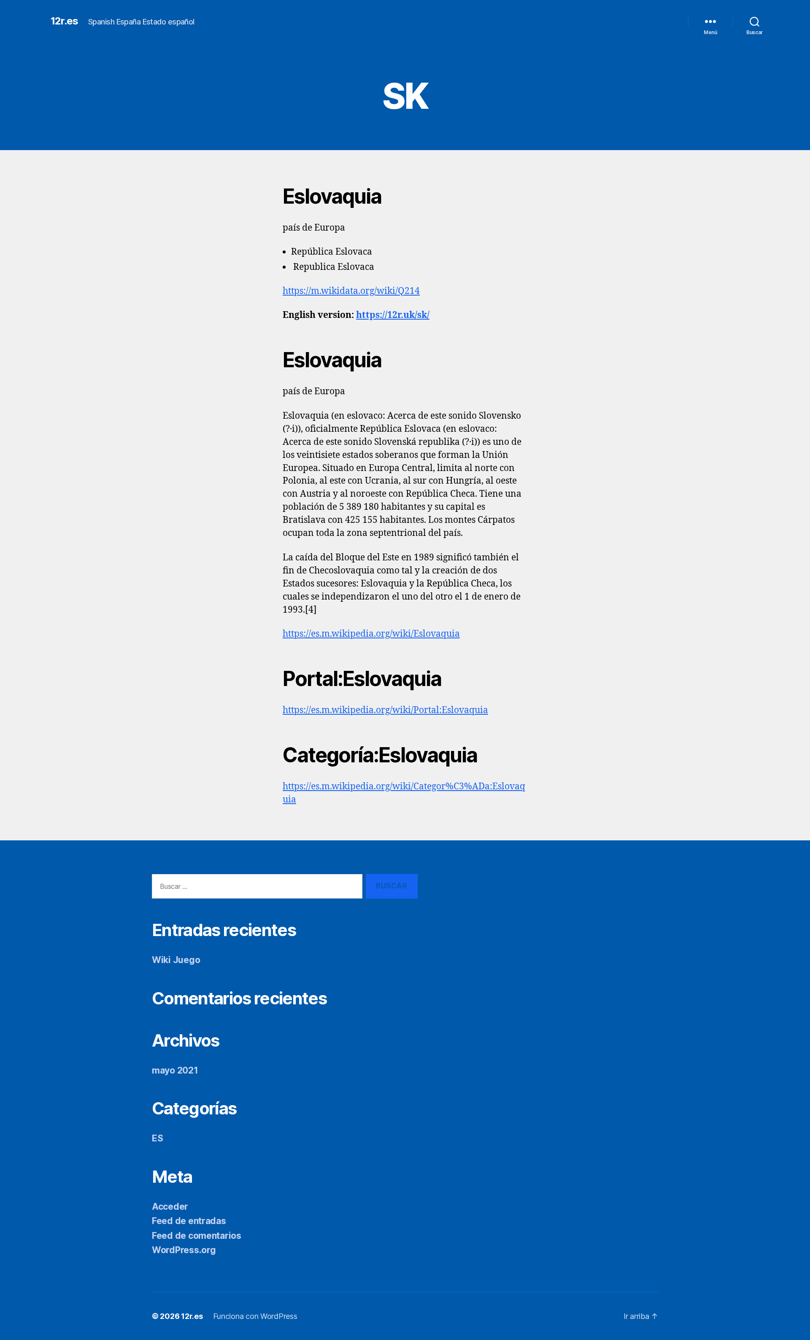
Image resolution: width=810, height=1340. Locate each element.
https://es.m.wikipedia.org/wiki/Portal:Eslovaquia (385, 710)
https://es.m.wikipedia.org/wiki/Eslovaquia (371, 634)
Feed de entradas (189, 1221)
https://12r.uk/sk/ (392, 315)
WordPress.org (184, 1250)
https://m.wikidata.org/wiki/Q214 (351, 291)
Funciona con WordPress (255, 1316)
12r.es (64, 21)
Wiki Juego (176, 960)
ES (157, 1138)
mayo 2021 (175, 1070)
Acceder (170, 1206)
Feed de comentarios (196, 1235)
